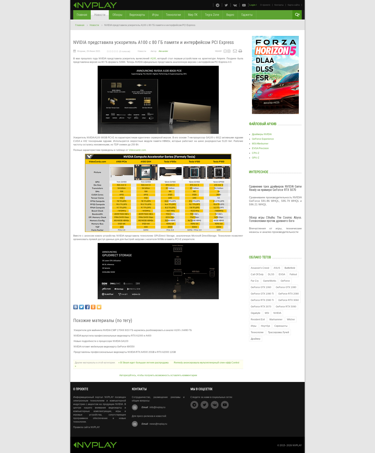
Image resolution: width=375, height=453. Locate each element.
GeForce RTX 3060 (288, 300)
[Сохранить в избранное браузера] (99, 307)
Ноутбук (265, 326)
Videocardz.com (137, 150)
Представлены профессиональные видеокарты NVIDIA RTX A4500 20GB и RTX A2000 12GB (125, 352)
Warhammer (275, 319)
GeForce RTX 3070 (261, 306)
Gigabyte (255, 313)
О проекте (265, 5)
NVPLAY (297, 445)
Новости (94, 25)
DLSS (271, 274)
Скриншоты (281, 326)
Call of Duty (257, 274)
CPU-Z (255, 153)
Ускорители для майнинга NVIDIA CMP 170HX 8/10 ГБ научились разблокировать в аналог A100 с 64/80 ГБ (133, 330)
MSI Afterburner (260, 143)
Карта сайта (294, 5)
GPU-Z (255, 157)
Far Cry (255, 280)
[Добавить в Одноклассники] (93, 307)
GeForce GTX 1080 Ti (262, 293)
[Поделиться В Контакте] (75, 307)
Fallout (293, 274)
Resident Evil (258, 319)
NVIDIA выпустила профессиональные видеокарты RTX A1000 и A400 (112, 335)
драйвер (255, 338)
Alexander (163, 51)
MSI (267, 313)
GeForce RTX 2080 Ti (262, 300)
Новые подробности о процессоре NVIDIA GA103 (101, 341)
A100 (153, 58)
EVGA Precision (260, 148)
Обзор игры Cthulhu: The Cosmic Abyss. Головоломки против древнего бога (275, 219)
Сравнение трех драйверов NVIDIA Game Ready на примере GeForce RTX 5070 (275, 188)
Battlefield (290, 268)
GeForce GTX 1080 (286, 287)
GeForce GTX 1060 (261, 287)
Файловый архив (263, 124)
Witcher (291, 319)
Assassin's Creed (260, 268)
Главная (79, 25)
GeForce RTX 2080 (288, 293)
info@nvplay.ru (157, 407)
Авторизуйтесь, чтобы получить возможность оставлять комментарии (158, 375)
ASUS (277, 268)
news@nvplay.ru (158, 424)
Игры (253, 326)
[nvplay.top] (95, 5)
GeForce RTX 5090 (286, 306)
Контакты (279, 5)
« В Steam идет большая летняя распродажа (143, 362)
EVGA (282, 274)
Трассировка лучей (278, 332)
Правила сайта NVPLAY (86, 427)
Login (252, 5)
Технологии (257, 332)
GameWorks (269, 280)
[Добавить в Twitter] (81, 307)
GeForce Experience (263, 139)
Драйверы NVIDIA (262, 134)
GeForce (285, 280)
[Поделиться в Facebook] (87, 307)
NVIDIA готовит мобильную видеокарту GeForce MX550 (104, 346)
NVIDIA (277, 313)
